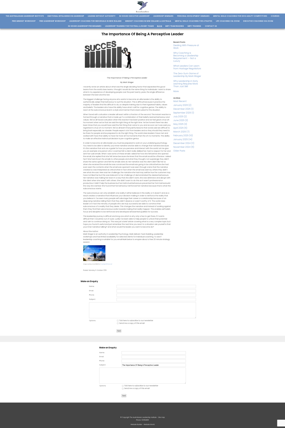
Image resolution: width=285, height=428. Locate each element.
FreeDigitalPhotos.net (106, 264)
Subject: (92, 299)
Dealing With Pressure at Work (186, 47)
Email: (91, 291)
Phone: (91, 295)
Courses (275, 16)
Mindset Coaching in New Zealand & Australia (148, 21)
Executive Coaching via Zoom (258, 21)
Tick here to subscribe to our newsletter (136, 320)
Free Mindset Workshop (24, 21)
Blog (159, 26)
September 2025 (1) (183, 112)
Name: (91, 286)
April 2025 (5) (180, 127)
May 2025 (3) (180, 124)
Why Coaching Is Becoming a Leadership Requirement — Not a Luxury (185, 56)
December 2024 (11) (183, 143)
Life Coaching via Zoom (227, 21)
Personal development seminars (193, 16)
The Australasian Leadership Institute (25, 16)
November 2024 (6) (183, 147)
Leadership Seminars (163, 16)
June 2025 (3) (180, 120)
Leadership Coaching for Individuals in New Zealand (95, 21)
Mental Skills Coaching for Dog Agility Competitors (240, 16)
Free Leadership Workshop (52, 21)
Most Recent (180, 101)
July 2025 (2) (180, 116)
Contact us (211, 26)
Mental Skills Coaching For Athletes (193, 21)
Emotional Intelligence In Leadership (66, 16)
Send (119, 331)
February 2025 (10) (183, 135)
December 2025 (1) (183, 108)
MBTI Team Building (174, 26)
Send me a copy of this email (132, 323)
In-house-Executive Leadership (134, 16)
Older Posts (179, 150)
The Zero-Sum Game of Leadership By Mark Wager (187, 75)
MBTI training (194, 26)
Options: (92, 320)
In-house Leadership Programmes (84, 26)
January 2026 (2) (182, 105)
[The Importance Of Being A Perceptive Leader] (108, 71)
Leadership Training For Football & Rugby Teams (129, 26)
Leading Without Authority (101, 16)
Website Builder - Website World (143, 424)
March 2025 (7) (181, 131)
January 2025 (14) (182, 139)
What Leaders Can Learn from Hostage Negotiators (187, 67)
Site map (161, 417)
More (176, 91)
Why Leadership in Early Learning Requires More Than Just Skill (185, 84)
